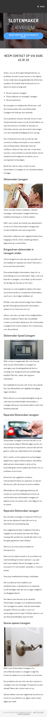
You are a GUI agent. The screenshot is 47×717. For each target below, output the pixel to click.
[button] (23, 36)
